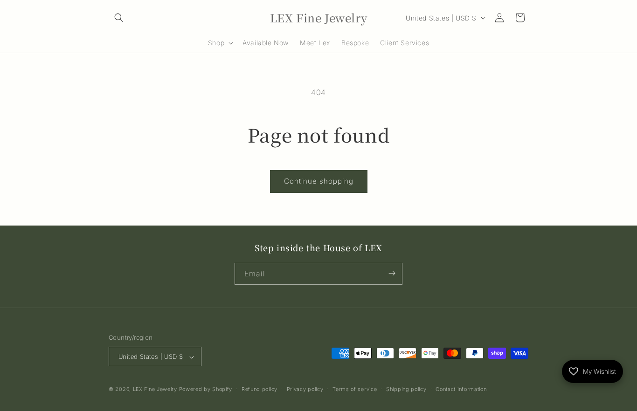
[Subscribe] (391, 273)
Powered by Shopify (206, 389)
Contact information (461, 389)
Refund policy (259, 389)
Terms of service (354, 389)
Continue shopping (318, 181)
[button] (119, 17)
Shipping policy (406, 389)
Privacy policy (305, 389)
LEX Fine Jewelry (155, 389)
